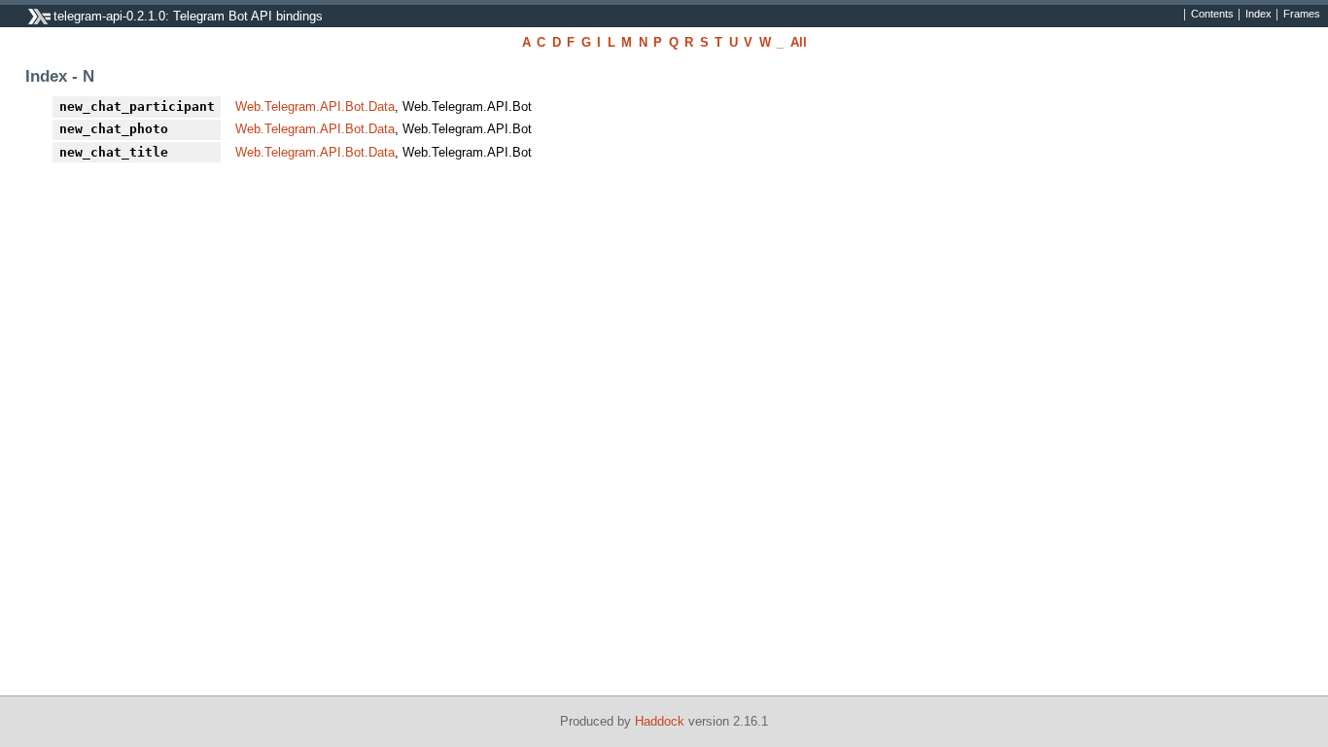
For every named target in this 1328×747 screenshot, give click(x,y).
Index (1258, 14)
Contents (1212, 14)
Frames (1301, 14)
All (798, 42)
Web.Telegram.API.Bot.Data (315, 106)
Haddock (659, 721)
